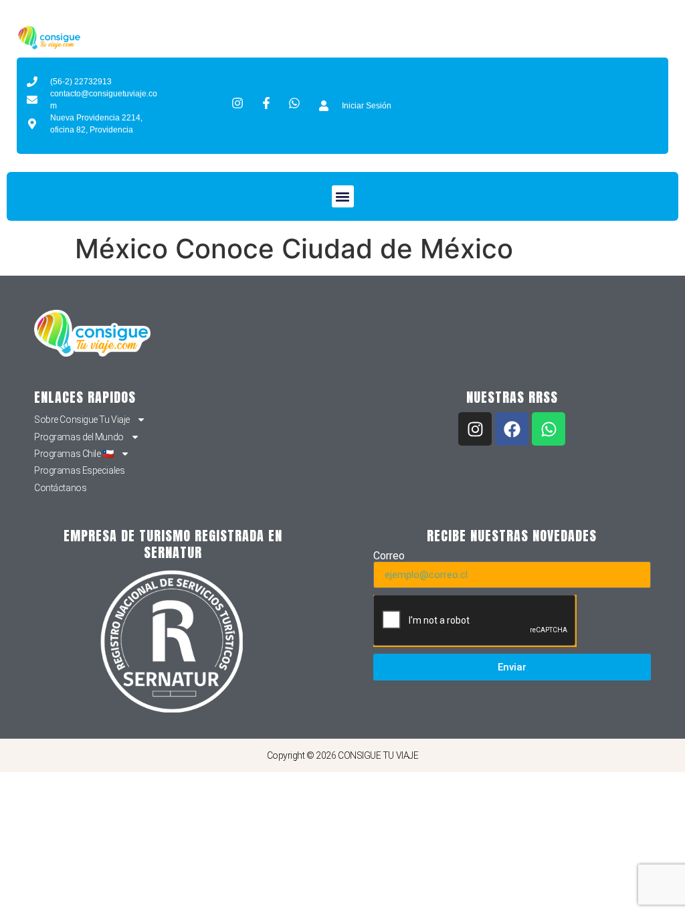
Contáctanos (60, 487)
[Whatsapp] (548, 429)
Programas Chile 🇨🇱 (73, 453)
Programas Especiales (79, 470)
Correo (389, 556)
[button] (343, 196)
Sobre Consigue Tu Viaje (82, 419)
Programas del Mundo (78, 437)
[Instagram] (475, 429)
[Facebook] (511, 429)
